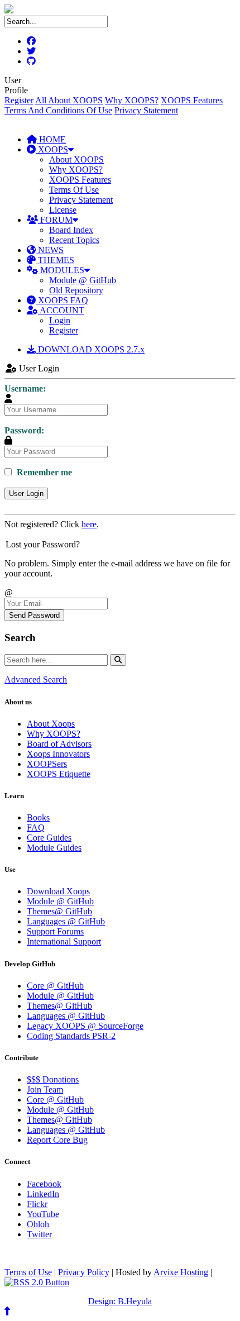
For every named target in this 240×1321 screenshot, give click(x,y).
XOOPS (52, 149)
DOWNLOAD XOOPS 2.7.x (90, 349)
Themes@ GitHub (59, 911)
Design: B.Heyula (120, 1301)
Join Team (45, 1089)
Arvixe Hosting (180, 1272)
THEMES (55, 260)
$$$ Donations (53, 1079)
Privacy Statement (146, 110)
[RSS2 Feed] (36, 1282)
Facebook (44, 1184)
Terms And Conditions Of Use (58, 110)
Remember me (43, 472)
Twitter (39, 1234)
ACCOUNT (61, 310)
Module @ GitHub (82, 280)
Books (38, 817)
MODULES (61, 270)
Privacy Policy (83, 1272)
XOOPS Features (192, 100)
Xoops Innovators (58, 754)
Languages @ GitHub (66, 921)
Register (18, 100)
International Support (64, 941)
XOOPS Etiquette (58, 774)
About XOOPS (76, 159)
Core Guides (49, 837)
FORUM (55, 220)
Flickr (37, 1204)
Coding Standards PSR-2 (71, 1036)
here (89, 524)
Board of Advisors (59, 743)
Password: (24, 430)
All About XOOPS (69, 100)
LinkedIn (43, 1194)
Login (59, 320)
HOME (51, 139)
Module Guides (54, 847)
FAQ (36, 827)
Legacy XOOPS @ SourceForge (85, 1026)
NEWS (50, 250)
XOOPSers (47, 764)
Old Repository (76, 290)
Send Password (34, 615)
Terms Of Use (74, 189)
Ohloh (38, 1224)
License (62, 209)
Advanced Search (35, 679)
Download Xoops (58, 891)
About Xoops (51, 723)
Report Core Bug (57, 1139)
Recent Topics (74, 240)
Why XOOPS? (132, 100)
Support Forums (55, 931)
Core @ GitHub (55, 985)
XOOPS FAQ (62, 300)
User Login (26, 493)
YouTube (43, 1214)
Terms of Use (28, 1272)
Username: (25, 388)
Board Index (71, 230)
